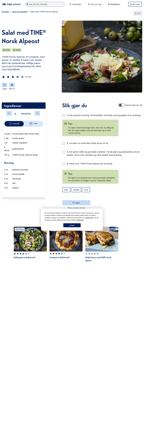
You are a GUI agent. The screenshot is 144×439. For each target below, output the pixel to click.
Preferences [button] (80, 220)
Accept (72, 225)
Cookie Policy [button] (89, 217)
